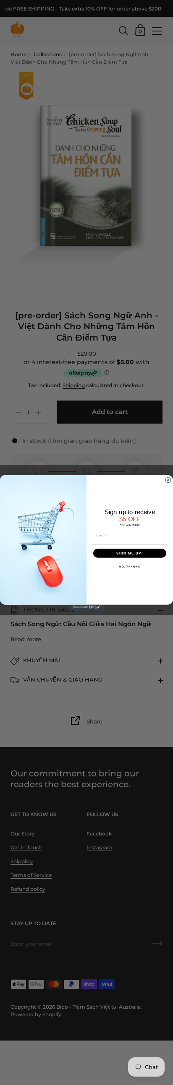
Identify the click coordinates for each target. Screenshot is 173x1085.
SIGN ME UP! (129, 553)
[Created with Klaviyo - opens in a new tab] (87, 607)
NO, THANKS (129, 566)
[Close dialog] (168, 480)
